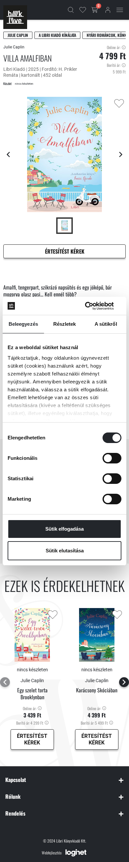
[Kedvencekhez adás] (119, 103)
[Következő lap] (121, 154)
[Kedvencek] (83, 10)
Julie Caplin (18, 35)
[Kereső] (71, 10)
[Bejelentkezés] (108, 10)
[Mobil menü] (120, 10)
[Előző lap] (8, 154)
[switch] (112, 458)
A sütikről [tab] (106, 324)
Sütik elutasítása (65, 550)
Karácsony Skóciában (96, 690)
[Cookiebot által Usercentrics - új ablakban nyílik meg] (92, 306)
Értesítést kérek (64, 251)
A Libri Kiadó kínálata (57, 35)
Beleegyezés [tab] (23, 324)
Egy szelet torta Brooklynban (32, 694)
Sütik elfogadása (64, 529)
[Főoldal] (15, 17)
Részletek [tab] (64, 324)
